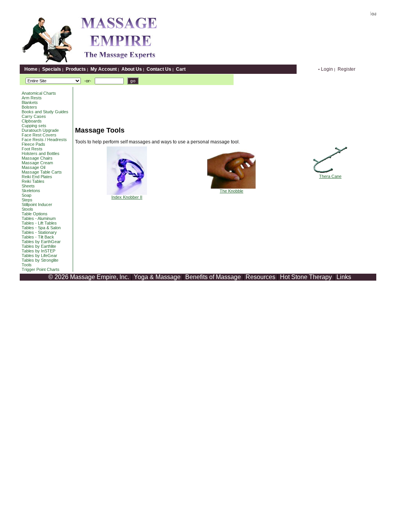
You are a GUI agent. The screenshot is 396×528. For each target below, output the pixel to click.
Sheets (28, 186)
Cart (181, 69)
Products (76, 69)
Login (327, 69)
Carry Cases (34, 116)
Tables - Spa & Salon (41, 227)
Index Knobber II (126, 197)
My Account (103, 69)
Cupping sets (34, 125)
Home (31, 69)
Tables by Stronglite (40, 260)
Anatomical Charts (39, 93)
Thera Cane (330, 176)
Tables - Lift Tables (39, 223)
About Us (131, 69)
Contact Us (159, 69)
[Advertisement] (216, 104)
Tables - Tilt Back (38, 237)
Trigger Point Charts (41, 269)
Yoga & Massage (157, 277)
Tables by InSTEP (38, 251)
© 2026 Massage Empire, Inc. (88, 277)
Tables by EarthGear (41, 241)
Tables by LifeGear (39, 255)
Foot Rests (32, 148)
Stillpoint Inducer (37, 204)
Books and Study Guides (45, 111)
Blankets (30, 102)
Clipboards (32, 121)
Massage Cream (37, 162)
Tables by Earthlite (39, 246)
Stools (27, 209)
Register (346, 69)
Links (343, 277)
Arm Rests (32, 97)
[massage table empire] (88, 62)
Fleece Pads (33, 144)
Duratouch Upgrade (40, 130)
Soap (26, 195)
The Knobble (231, 191)
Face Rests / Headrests (44, 139)
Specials (51, 69)
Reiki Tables (33, 181)
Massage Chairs (37, 158)
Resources (260, 277)
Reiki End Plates (37, 176)
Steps (27, 200)
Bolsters (29, 107)
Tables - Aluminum (39, 218)
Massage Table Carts (42, 172)
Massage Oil (33, 167)
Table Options (35, 213)
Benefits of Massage (213, 277)
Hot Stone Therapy (306, 277)
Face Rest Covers (39, 135)
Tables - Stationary (39, 232)
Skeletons (31, 190)
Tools (27, 264)
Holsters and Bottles (41, 153)
